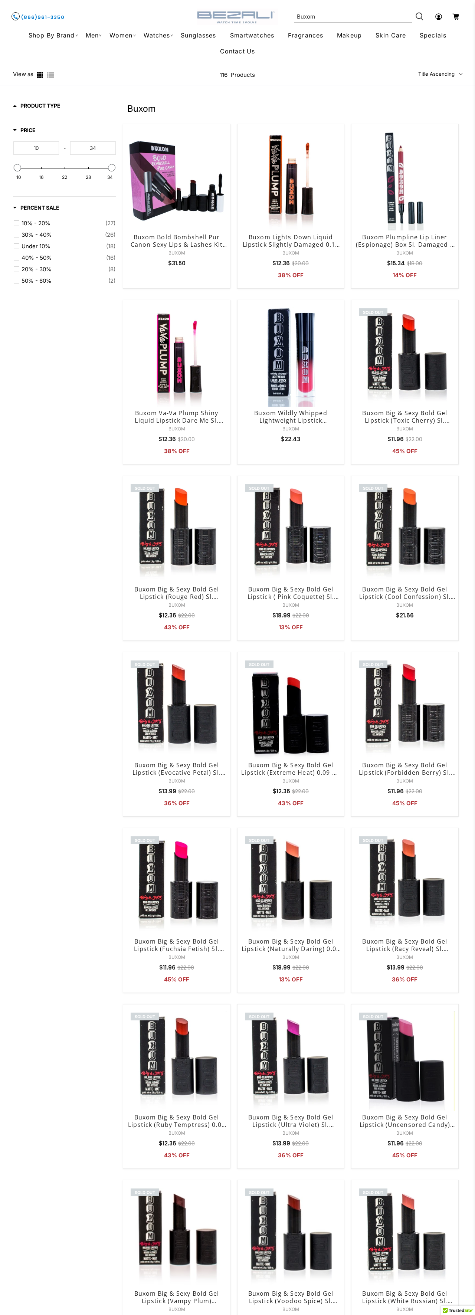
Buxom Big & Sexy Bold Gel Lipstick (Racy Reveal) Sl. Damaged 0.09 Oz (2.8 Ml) (404, 945)
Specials (433, 35)
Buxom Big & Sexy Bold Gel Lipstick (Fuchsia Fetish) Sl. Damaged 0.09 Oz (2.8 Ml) (176, 945)
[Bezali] (237, 17)
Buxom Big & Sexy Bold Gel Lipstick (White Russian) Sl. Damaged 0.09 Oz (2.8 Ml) (404, 1297)
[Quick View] (222, 138)
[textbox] (36, 148)
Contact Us (237, 51)
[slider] (17, 167)
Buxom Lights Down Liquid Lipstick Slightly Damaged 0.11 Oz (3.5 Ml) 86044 (291, 240)
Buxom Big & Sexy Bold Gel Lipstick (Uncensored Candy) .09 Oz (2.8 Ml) (405, 1121)
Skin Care (391, 35)
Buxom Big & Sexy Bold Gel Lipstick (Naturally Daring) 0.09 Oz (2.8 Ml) (291, 945)
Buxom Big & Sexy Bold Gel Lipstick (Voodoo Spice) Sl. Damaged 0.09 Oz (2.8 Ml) (290, 1297)
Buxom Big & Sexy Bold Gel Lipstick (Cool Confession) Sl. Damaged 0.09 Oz (405, 593)
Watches (157, 35)
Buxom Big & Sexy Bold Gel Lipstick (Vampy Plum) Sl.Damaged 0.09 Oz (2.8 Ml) (176, 1297)
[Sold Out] (450, 330)
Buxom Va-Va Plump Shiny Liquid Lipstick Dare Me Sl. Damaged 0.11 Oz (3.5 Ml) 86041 (176, 416)
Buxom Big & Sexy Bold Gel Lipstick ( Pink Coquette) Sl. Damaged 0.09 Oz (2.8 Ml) (291, 593)
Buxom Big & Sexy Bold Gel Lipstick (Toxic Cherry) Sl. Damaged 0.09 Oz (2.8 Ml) (404, 416)
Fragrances (305, 35)
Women (121, 35)
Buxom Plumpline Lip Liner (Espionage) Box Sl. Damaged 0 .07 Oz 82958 (404, 240)
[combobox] (353, 16)
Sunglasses (198, 35)
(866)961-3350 (42, 17)
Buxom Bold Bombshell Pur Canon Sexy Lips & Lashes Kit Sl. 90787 (177, 240)
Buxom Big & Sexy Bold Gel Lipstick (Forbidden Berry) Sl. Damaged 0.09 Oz (405, 768)
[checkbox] (68, 223)
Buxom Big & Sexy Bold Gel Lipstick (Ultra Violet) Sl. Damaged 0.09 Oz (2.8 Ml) (290, 1121)
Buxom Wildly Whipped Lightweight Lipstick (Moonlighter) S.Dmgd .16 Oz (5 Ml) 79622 (290, 416)
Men (92, 35)
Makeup (349, 35)
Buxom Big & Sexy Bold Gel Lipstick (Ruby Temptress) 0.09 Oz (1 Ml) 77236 (176, 1121)
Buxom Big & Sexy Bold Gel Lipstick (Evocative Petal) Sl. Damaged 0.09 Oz (176, 768)
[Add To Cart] (222, 154)
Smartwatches (252, 35)
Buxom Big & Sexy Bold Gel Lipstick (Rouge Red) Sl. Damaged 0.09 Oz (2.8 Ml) (176, 593)
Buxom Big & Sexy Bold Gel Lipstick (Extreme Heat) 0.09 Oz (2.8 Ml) (290, 768)
